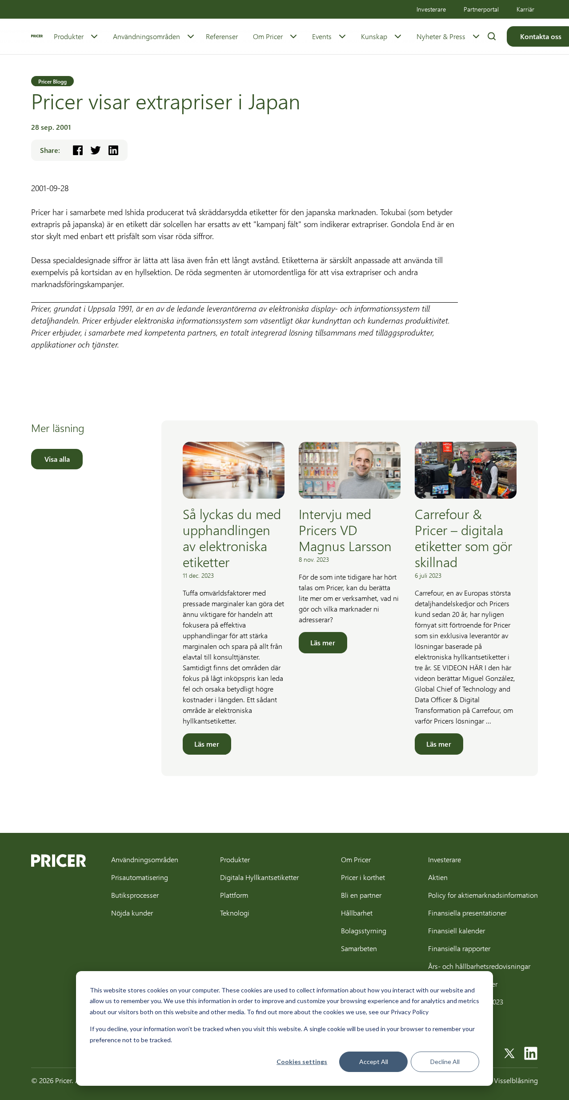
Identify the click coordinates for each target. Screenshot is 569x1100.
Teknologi (234, 912)
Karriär (525, 9)
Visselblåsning (516, 1080)
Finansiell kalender (456, 930)
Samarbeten (359, 948)
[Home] (37, 36)
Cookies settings (301, 1061)
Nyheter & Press (441, 36)
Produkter (69, 36)
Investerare (431, 9)
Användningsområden (146, 36)
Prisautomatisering (139, 877)
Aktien (438, 877)
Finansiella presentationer (467, 912)
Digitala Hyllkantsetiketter (259, 877)
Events (322, 36)
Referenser (222, 36)
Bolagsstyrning (363, 930)
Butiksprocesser (135, 895)
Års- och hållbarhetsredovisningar (479, 966)
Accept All (373, 1061)
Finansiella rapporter (459, 948)
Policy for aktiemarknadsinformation (483, 895)
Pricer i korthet (363, 877)
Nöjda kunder (132, 912)
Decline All (445, 1061)
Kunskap (374, 36)
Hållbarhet (357, 912)
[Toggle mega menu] (94, 36)
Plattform (234, 895)
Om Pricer (268, 36)
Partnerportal (481, 9)
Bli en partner (361, 895)
